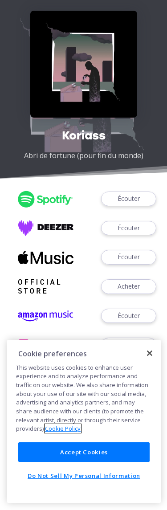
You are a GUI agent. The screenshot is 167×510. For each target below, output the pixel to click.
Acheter (129, 286)
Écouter (129, 198)
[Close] (149, 353)
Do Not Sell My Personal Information (84, 476)
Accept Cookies (84, 452)
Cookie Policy (63, 428)
